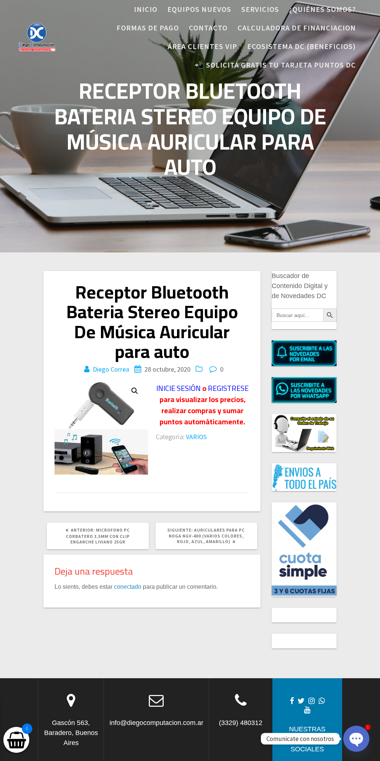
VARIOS (196, 436)
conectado (127, 586)
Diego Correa (111, 369)
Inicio (145, 9)
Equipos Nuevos (199, 9)
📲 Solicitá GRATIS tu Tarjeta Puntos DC (275, 64)
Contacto (208, 27)
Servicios (260, 9)
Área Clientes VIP (202, 46)
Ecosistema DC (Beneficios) (301, 46)
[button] (134, 391)
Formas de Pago (148, 27)
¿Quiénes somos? (322, 9)
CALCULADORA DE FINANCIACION (297, 27)
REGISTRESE (228, 388)
